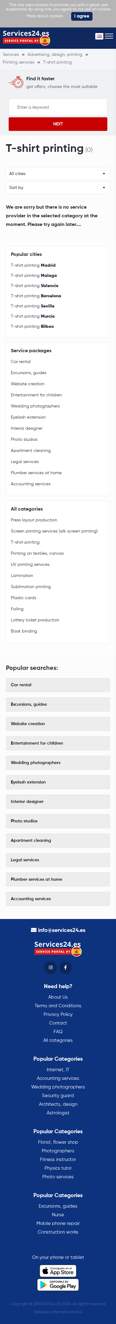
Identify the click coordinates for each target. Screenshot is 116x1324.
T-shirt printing (33, 265)
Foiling (17, 609)
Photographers (58, 1151)
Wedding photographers (35, 406)
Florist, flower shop (58, 1142)
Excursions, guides (28, 373)
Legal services (25, 462)
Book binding (24, 631)
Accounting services (30, 484)
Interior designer (26, 428)
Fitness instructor (58, 1159)
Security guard (58, 1095)
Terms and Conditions (58, 1006)
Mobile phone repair (58, 1223)
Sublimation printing (31, 587)
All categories (58, 1040)
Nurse (58, 1215)
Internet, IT (58, 1069)
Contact (58, 1023)
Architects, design (58, 1104)
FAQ (58, 1032)
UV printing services (30, 564)
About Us (58, 997)
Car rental (21, 362)
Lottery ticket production (35, 620)
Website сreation (28, 384)
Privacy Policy (58, 1014)
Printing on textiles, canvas (37, 553)
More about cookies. (45, 16)
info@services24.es (61, 930)
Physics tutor (58, 1168)
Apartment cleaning (31, 451)
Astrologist (58, 1113)
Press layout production (34, 520)
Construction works (58, 1232)
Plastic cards (23, 598)
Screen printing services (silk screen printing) (54, 531)
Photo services (58, 1177)
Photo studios (24, 439)
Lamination (22, 576)
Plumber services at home (36, 473)
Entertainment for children (36, 395)
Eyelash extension (28, 417)
